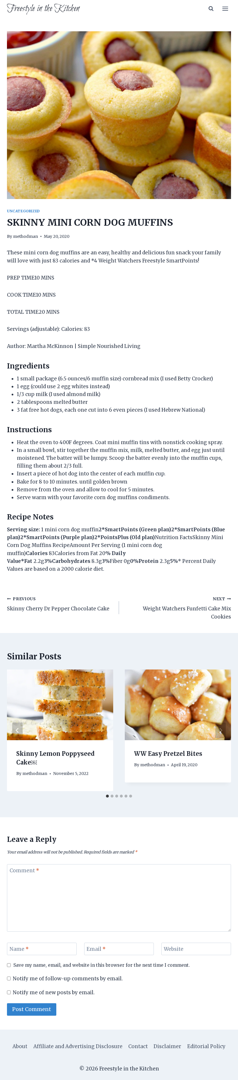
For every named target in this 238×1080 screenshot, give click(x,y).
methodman (25, 236)
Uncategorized (23, 211)
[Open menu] (225, 8)
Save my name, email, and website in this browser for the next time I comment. (101, 965)
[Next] (220, 730)
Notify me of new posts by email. (54, 992)
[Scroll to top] (223, 1071)
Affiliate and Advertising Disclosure (77, 1046)
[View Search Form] (211, 8)
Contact (138, 1046)
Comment (24, 870)
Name (19, 949)
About (19, 1046)
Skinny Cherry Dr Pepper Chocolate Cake (58, 604)
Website (173, 949)
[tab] (107, 796)
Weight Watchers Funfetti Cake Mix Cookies (187, 608)
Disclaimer (167, 1046)
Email (96, 949)
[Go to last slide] (17, 730)
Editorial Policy (206, 1046)
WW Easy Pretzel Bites (168, 753)
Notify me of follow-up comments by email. (68, 978)
